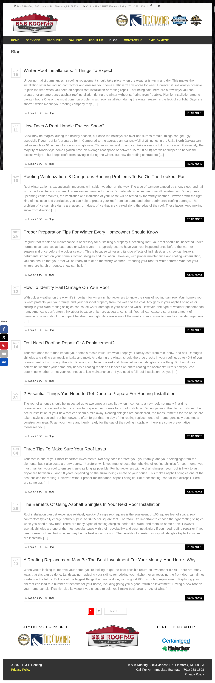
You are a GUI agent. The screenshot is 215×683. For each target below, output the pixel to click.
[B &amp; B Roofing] (34, 23)
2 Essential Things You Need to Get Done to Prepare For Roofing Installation (99, 393)
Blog (113, 40)
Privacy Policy (194, 674)
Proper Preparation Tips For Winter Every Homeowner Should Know (91, 232)
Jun (16, 504)
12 (15, 291)
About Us (95, 40)
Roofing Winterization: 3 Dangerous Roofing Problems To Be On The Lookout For (104, 176)
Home (15, 40)
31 (15, 397)
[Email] (4, 354)
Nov (16, 176)
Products (54, 40)
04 (15, 453)
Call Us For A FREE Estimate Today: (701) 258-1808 (115, 6)
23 (15, 563)
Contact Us (133, 40)
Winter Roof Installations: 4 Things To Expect (68, 70)
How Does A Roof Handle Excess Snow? (64, 125)
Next (115, 611)
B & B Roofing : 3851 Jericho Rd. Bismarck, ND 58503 (47, 6)
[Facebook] (4, 329)
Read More (194, 113)
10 (15, 180)
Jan (16, 70)
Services (33, 40)
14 (15, 346)
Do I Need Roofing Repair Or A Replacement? (69, 342)
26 (15, 236)
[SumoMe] (4, 362)
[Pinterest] (4, 346)
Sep (16, 342)
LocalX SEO (35, 113)
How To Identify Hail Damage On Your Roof (66, 287)
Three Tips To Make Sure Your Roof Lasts (65, 449)
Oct (16, 232)
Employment (159, 40)
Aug (16, 393)
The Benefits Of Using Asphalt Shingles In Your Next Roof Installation (92, 504)
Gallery (75, 40)
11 (15, 130)
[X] (4, 337)
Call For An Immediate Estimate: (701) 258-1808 (170, 669)
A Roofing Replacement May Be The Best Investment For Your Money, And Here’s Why (109, 559)
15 (15, 74)
